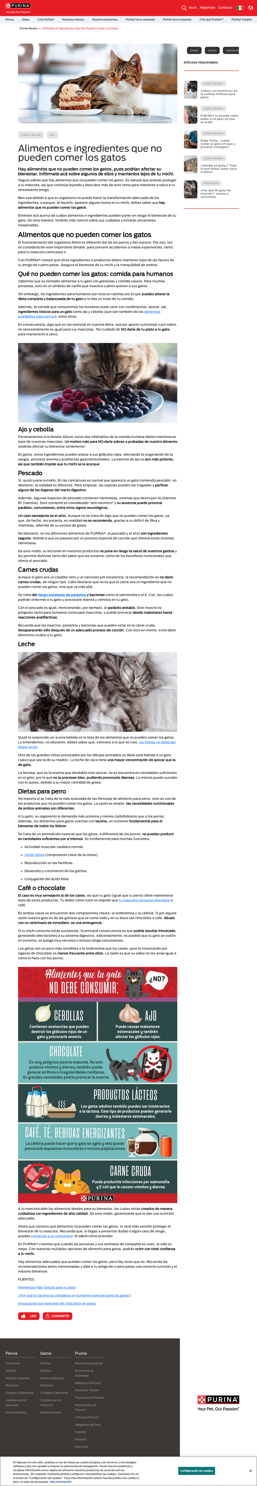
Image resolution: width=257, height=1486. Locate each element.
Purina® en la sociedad (140, 19)
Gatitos (212, 50)
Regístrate (207, 7)
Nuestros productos (105, 19)
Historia (80, 1439)
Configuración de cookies (196, 1470)
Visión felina (34, 855)
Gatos (26, 19)
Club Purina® (46, 19)
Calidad (80, 1432)
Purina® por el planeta (177, 19)
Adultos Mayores (52, 1378)
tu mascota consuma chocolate (144, 900)
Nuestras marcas (73, 19)
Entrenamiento (16, 1412)
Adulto (194, 50)
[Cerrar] (250, 1471)
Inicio (193, 7)
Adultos (11, 1370)
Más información (60, 1481)
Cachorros (13, 1363)
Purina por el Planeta (89, 1397)
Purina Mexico (29, 28)
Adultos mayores (236, 50)
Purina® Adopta (242, 19)
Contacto (225, 7)
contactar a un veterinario (51, 1236)
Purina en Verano (87, 1390)
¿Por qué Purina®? (211, 19)
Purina (81, 1353)
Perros (9, 19)
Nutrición (12, 1385)
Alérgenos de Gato (88, 1383)
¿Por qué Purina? (87, 1417)
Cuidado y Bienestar (20, 1392)
